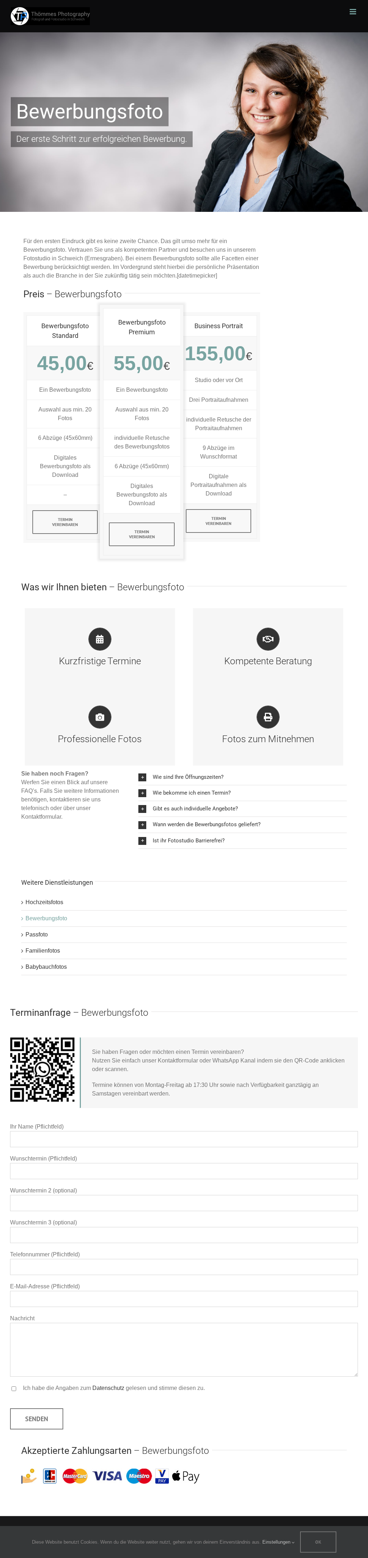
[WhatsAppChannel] (42, 1040)
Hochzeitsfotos (44, 902)
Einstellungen (277, 1542)
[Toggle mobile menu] (353, 11)
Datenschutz (108, 1388)
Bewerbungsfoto (46, 918)
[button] (242, 777)
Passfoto (37, 934)
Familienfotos (43, 951)
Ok (318, 1542)
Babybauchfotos (46, 967)
